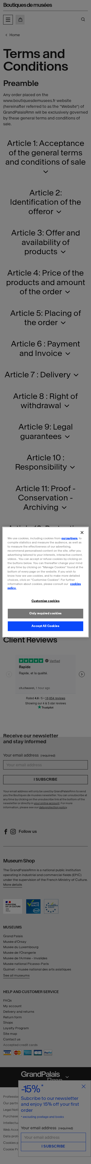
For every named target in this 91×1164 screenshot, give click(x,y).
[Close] (82, 532)
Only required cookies (45, 613)
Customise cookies (46, 600)
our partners (69, 538)
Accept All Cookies (45, 625)
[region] (45, 582)
